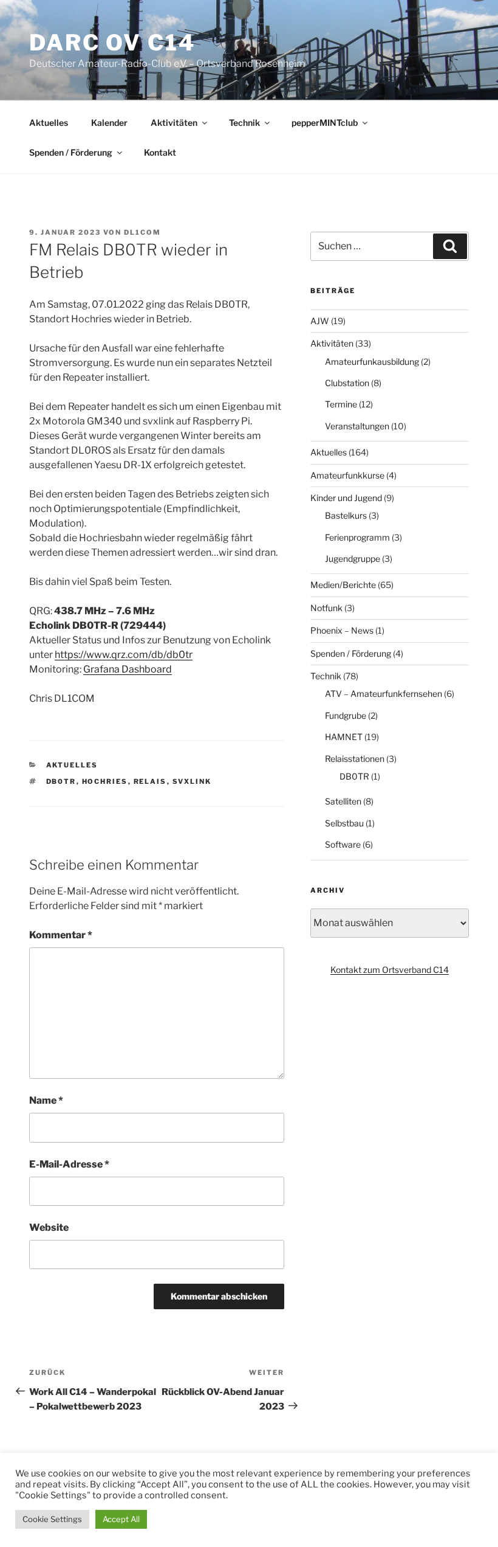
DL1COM (142, 232)
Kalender (109, 122)
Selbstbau (344, 823)
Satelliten (343, 801)
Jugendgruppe (352, 558)
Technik (244, 122)
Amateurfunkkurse (347, 475)
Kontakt (160, 152)
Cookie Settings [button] (52, 1519)
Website (49, 1227)
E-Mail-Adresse (69, 1164)
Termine (341, 404)
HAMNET (344, 737)
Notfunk (326, 608)
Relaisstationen (354, 758)
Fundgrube (345, 715)
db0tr (61, 781)
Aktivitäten (174, 122)
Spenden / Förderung (70, 152)
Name (46, 1100)
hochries (105, 781)
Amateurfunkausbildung (372, 361)
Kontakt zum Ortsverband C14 (389, 969)
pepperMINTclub (325, 122)
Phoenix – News (342, 630)
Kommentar (60, 935)
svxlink (192, 781)
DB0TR (354, 776)
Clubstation (347, 383)
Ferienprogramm (357, 537)
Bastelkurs (346, 515)
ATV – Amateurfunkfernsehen (383, 693)
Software (343, 844)
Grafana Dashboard (127, 669)
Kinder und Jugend (346, 498)
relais (150, 781)
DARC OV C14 (112, 42)
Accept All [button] (121, 1519)
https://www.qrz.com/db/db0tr (124, 654)
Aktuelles (48, 122)
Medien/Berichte (343, 585)
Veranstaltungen (357, 426)
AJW (319, 321)
